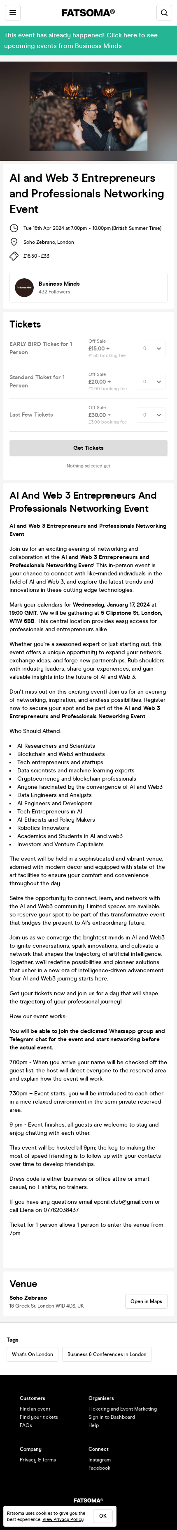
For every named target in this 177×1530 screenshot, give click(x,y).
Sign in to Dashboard (111, 1417)
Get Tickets (88, 447)
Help (93, 1425)
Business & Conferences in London (107, 1354)
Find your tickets (39, 1417)
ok (103, 1516)
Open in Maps (146, 1301)
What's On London (32, 1354)
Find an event (35, 1409)
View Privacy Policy (63, 1519)
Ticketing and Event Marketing (122, 1409)
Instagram (99, 1460)
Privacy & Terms (38, 1460)
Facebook (99, 1468)
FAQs (26, 1425)
